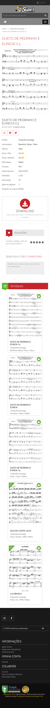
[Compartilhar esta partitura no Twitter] (15, 132)
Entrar (5, 662)
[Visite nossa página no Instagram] (4, 618)
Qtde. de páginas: (9, 184)
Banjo (29, 144)
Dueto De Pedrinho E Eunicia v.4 (20, 469)
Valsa (21, 149)
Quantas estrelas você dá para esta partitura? (16, 242)
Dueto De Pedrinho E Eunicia (20, 406)
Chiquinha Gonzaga (17, 29)
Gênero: (5, 149)
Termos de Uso (8, 652)
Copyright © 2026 (9, 694)
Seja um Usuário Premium (12, 674)
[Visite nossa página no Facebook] (11, 618)
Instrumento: (7, 144)
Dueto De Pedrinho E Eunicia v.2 (20, 343)
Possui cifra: (6, 153)
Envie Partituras (9, 677)
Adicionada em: (8, 171)
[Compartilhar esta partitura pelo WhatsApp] (4, 132)
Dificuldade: (6, 162)
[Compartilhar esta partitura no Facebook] (10, 132)
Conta (41, 3)
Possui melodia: (8, 158)
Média (21, 162)
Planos (5, 672)
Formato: (5, 166)
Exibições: (6, 175)
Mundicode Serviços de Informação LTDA (30, 696)
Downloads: (6, 180)
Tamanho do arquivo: (10, 189)
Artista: (4, 140)
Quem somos (7, 647)
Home (4, 29)
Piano (35, 144)
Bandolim (22, 144)
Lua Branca (16, 594)
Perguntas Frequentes (11, 649)
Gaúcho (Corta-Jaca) (20, 531)
